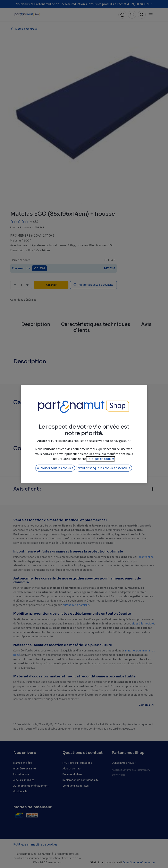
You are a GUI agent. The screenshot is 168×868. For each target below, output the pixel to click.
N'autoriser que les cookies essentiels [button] (104, 468)
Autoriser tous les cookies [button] (55, 468)
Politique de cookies (100, 459)
